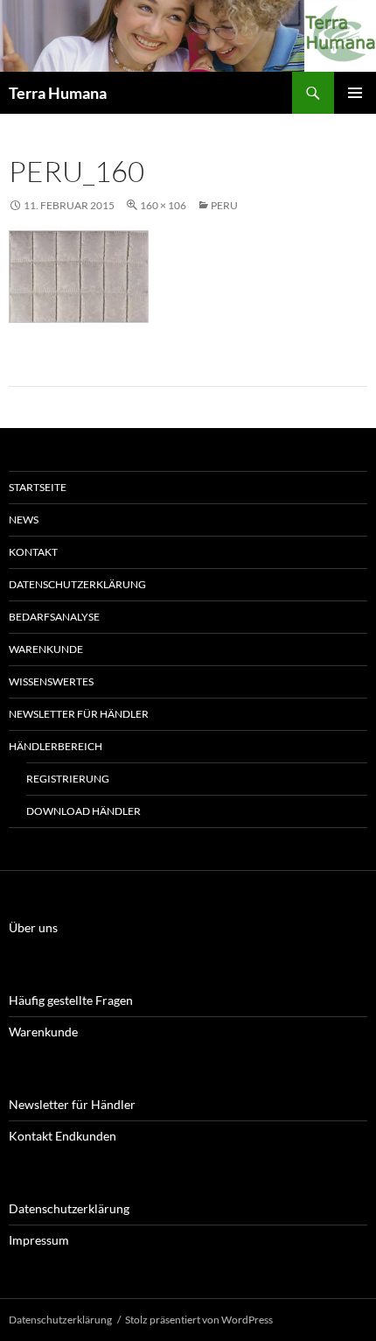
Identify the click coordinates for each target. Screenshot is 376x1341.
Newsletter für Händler (79, 713)
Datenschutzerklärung (77, 584)
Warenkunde (46, 649)
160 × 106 (163, 205)
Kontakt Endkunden (62, 1135)
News (23, 519)
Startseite (37, 487)
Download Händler (83, 811)
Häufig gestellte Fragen (71, 1000)
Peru (224, 205)
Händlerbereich (55, 746)
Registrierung (67, 778)
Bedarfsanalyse (54, 616)
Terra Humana (58, 92)
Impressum (39, 1239)
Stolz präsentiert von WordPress (199, 1319)
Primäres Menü (355, 93)
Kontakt (33, 551)
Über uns (33, 927)
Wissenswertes (51, 681)
